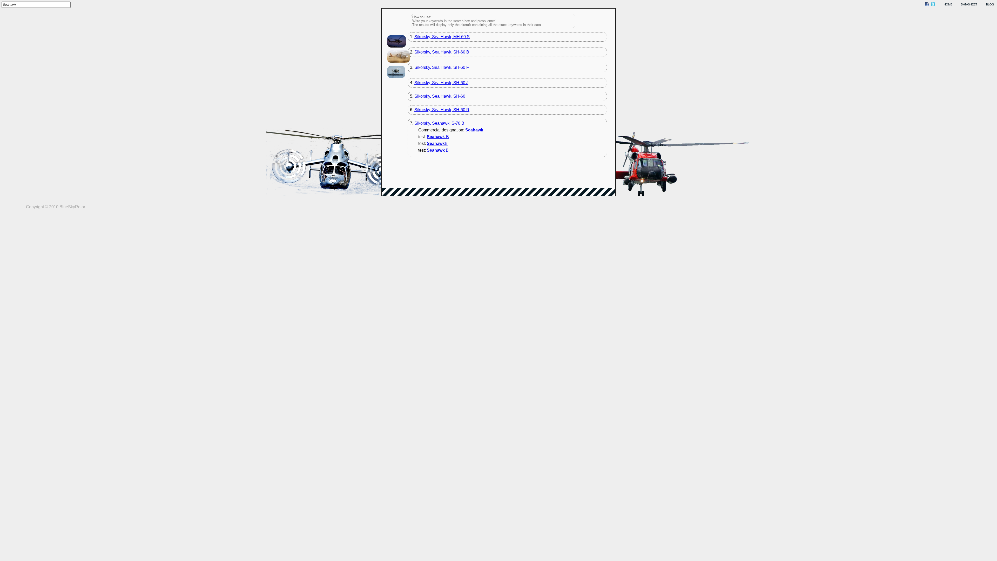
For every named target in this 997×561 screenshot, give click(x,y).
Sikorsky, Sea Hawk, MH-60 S (442, 37)
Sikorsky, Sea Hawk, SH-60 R (441, 110)
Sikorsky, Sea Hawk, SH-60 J (441, 83)
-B (438, 137)
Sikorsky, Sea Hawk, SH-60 (439, 96)
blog (990, 4)
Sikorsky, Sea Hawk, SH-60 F (441, 67)
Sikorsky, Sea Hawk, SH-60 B (441, 52)
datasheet (969, 4)
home (948, 4)
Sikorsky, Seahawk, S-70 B (439, 123)
